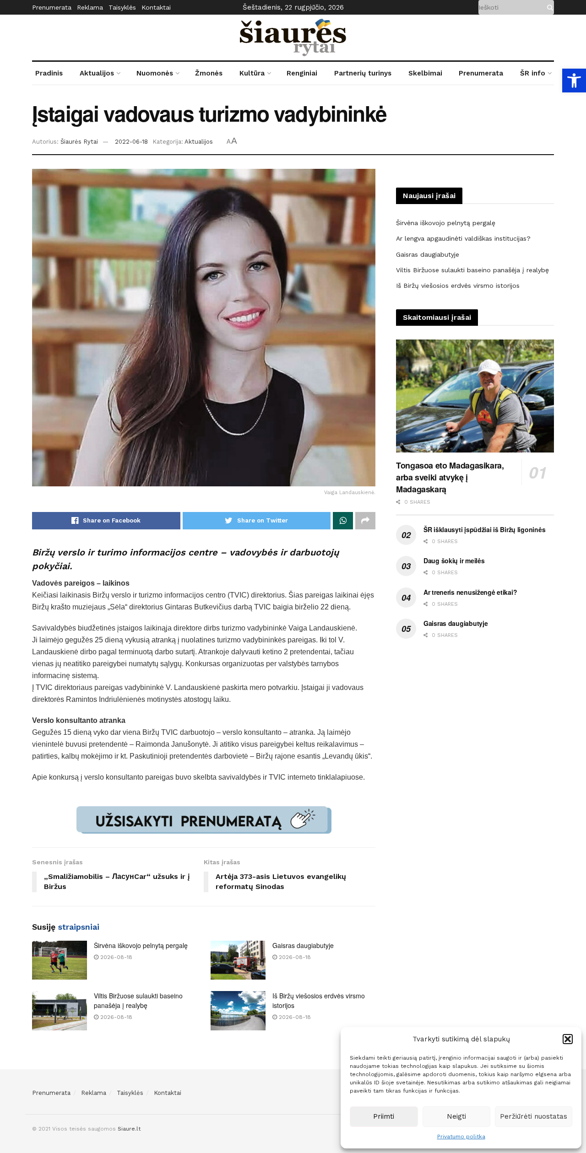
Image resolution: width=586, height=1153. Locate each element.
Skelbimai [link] (425, 73)
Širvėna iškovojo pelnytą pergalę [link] (141, 945)
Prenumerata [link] (51, 7)
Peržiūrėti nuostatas (533, 1116)
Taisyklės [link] (122, 7)
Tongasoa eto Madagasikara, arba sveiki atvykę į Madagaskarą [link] (450, 477)
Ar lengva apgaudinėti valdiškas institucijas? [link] (463, 238)
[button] (567, 1039)
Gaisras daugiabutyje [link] (303, 945)
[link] (574, 80)
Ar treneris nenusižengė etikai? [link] (470, 592)
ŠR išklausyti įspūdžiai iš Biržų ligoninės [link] (484, 529)
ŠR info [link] (532, 73)
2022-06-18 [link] (131, 141)
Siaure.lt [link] (129, 1129)
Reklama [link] (90, 7)
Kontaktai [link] (156, 7)
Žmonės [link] (208, 73)
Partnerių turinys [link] (362, 73)
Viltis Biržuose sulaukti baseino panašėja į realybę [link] (138, 1000)
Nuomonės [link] (154, 73)
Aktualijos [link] (97, 73)
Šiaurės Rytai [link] (79, 141)
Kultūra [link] (252, 73)
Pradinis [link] (49, 73)
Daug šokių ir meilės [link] (453, 560)
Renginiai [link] (302, 73)
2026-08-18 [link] (115, 957)
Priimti (383, 1116)
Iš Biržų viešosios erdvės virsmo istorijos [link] (458, 285)
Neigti (456, 1116)
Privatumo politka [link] (461, 1136)
